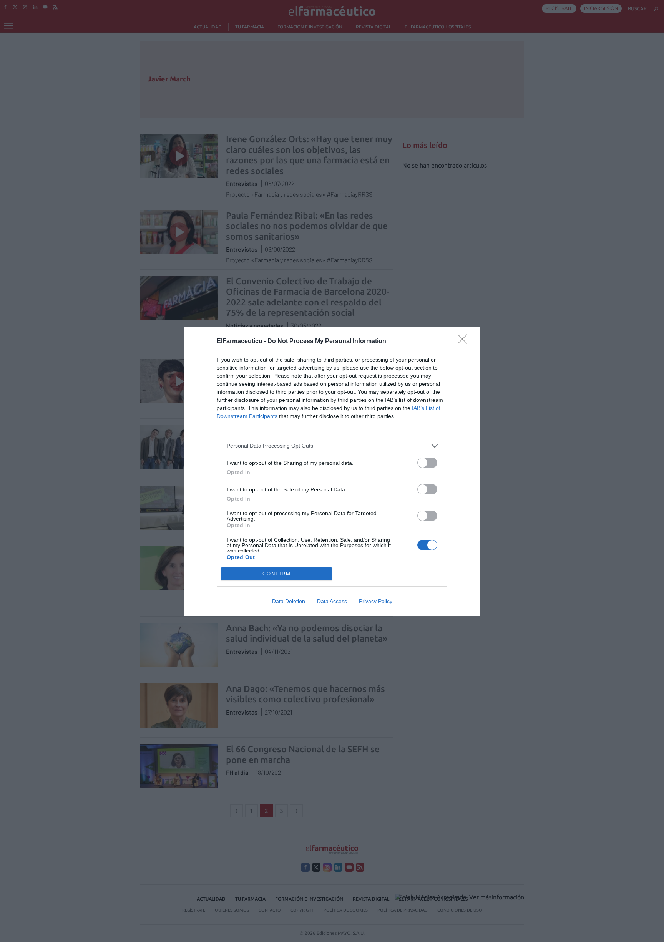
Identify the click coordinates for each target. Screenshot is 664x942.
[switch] (427, 463)
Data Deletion (288, 601)
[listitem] (332, 446)
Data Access (332, 601)
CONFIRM (276, 574)
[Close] (465, 341)
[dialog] (332, 471)
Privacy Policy (375, 601)
